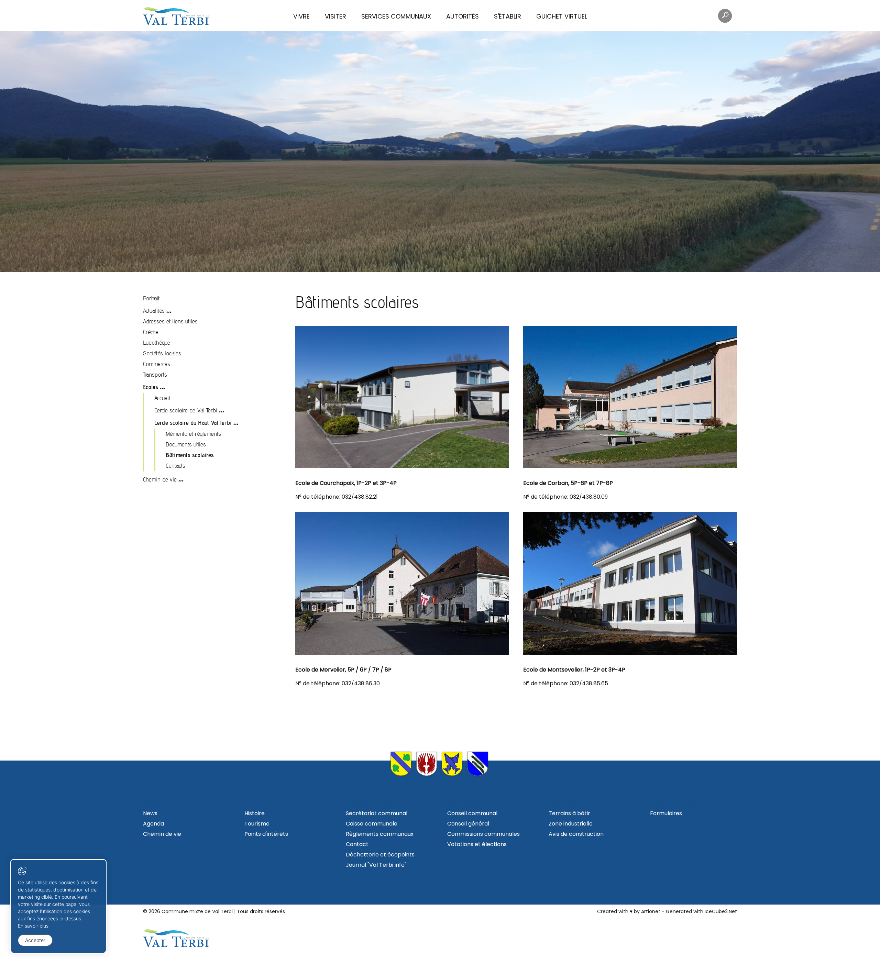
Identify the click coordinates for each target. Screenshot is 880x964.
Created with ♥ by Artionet (628, 911)
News (150, 813)
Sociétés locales (162, 353)
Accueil (162, 397)
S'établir (507, 16)
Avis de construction (576, 834)
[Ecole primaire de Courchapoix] (402, 397)
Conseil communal (472, 813)
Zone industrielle (571, 824)
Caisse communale (371, 824)
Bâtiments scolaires (190, 454)
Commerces (156, 363)
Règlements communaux (380, 834)
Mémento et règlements (193, 433)
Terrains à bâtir (569, 813)
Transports (155, 374)
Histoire (254, 813)
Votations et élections (477, 844)
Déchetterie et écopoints (380, 854)
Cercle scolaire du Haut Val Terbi (193, 422)
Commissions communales (483, 834)
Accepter (35, 940)
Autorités (462, 16)
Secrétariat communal (376, 813)
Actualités (154, 310)
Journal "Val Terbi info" (376, 865)
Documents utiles (186, 444)
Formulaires (666, 813)
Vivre (301, 16)
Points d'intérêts (266, 834)
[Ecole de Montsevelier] (630, 583)
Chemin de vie (160, 479)
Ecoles (150, 386)
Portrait (151, 298)
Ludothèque (156, 342)
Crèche (150, 331)
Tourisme (257, 824)
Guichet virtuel (561, 16)
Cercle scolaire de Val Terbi (185, 410)
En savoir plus (33, 926)
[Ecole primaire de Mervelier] (402, 583)
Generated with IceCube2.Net (701, 911)
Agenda (153, 824)
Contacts (175, 465)
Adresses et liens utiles (170, 321)
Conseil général (468, 824)
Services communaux (396, 16)
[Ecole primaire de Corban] (630, 397)
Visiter (335, 16)
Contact (357, 844)
